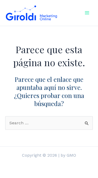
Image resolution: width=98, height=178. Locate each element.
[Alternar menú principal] (87, 13)
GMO (71, 155)
